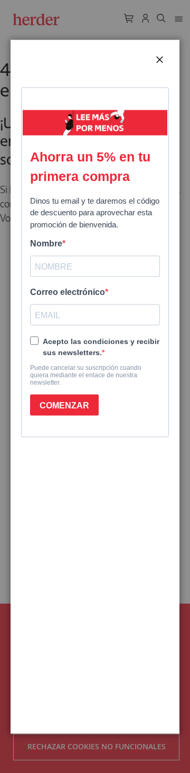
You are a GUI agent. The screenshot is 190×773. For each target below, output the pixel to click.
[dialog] (95, 386)
